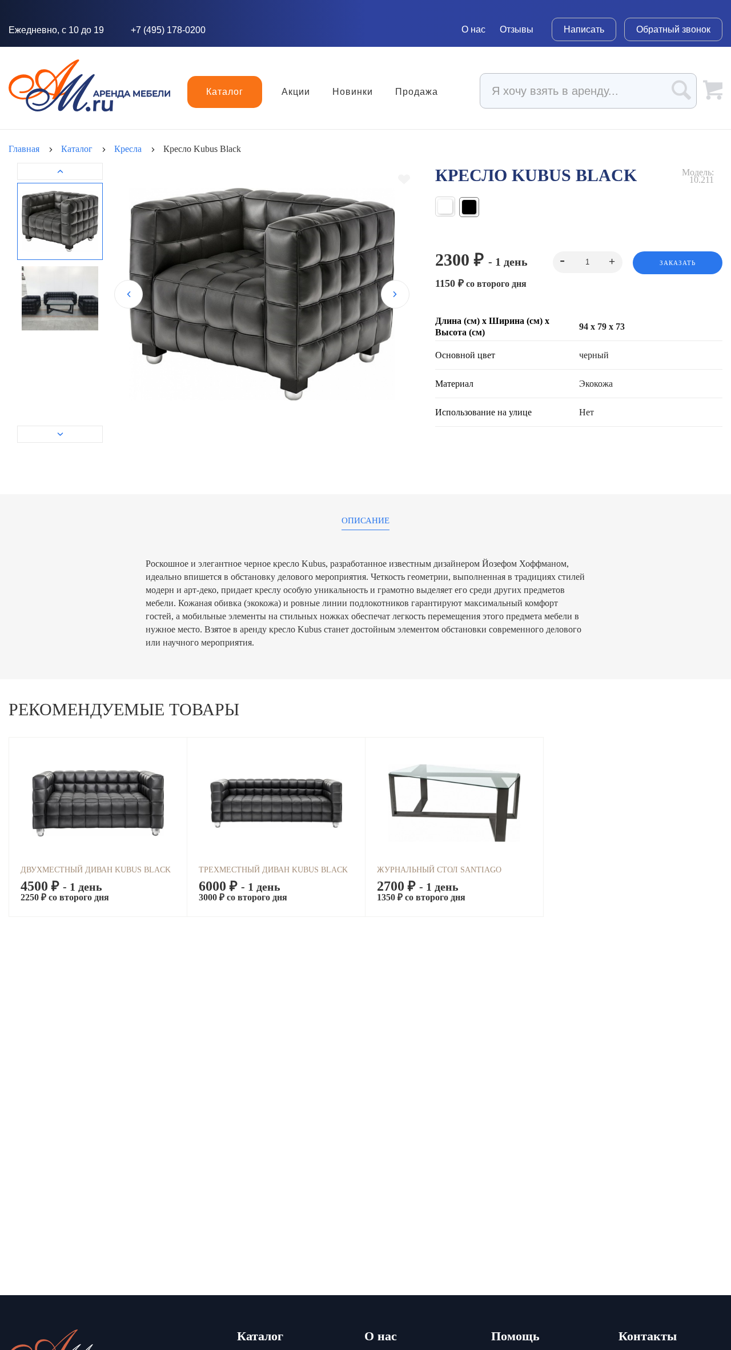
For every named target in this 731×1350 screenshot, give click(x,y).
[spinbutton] (587, 262)
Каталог (224, 92)
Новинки (352, 92)
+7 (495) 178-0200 (168, 30)
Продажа (416, 92)
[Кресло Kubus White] (445, 207)
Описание (365, 520)
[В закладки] (404, 179)
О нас (473, 29)
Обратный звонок (673, 29)
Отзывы (516, 29)
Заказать (678, 262)
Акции (296, 92)
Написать (584, 29)
